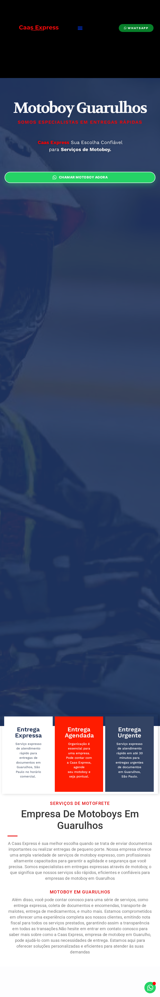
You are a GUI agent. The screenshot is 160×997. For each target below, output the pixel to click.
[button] (80, 28)
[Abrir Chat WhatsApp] (150, 987)
